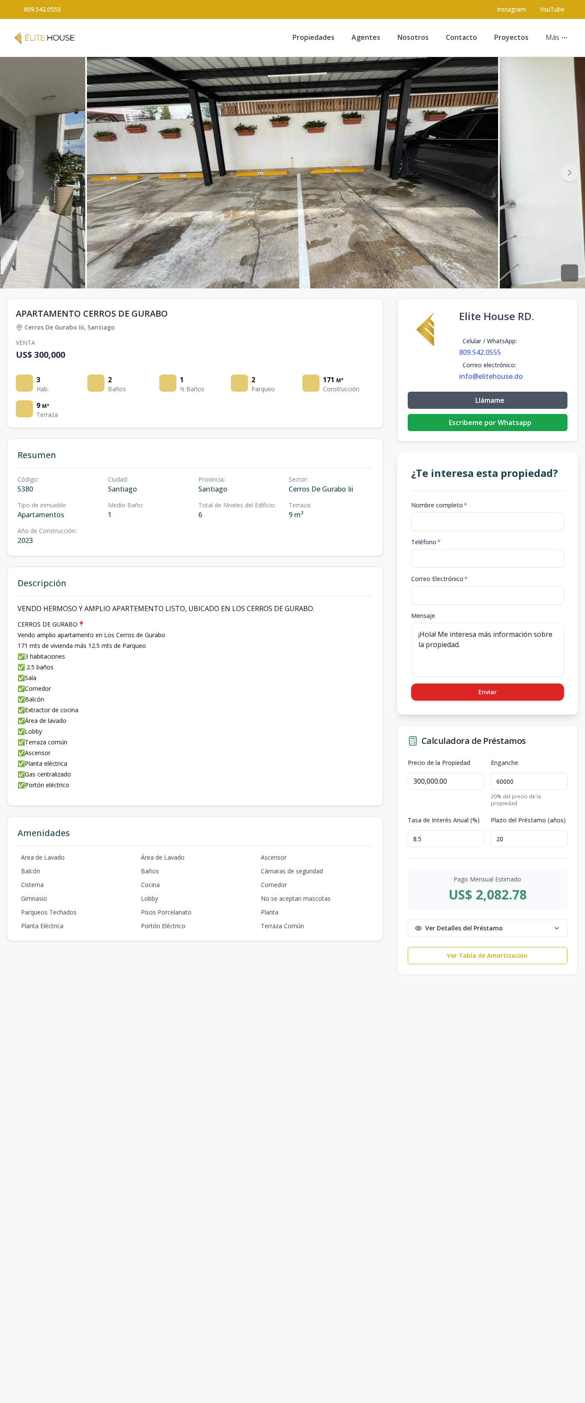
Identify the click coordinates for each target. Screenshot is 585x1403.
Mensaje (423, 616)
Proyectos (511, 37)
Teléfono (426, 542)
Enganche (504, 763)
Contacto (461, 37)
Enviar (487, 692)
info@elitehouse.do (491, 376)
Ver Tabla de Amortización (487, 955)
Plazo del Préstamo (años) (528, 820)
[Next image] (569, 172)
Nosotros (413, 37)
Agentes (366, 37)
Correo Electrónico (439, 579)
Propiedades (313, 37)
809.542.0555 (42, 9)
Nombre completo (439, 505)
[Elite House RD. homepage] (44, 37)
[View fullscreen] (569, 273)
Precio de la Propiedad (439, 763)
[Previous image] (15, 172)
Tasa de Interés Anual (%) (444, 820)
